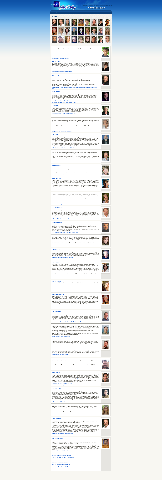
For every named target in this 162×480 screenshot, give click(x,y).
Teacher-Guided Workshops (78, 12)
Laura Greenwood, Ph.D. (58, 193)
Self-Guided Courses (91, 12)
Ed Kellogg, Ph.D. (56, 249)
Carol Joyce (55, 235)
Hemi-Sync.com (78, 378)
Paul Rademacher (56, 311)
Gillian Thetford (56, 404)
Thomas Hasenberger (57, 222)
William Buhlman (56, 91)
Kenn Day (54, 118)
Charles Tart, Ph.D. (56, 388)
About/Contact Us (103, 12)
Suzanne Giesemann (56, 165)
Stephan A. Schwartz (57, 339)
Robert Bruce (55, 75)
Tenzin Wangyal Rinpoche (58, 438)
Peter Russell (55, 324)
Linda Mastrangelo (57, 281)
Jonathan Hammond (57, 207)
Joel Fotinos (55, 134)
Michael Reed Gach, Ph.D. (58, 150)
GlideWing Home (56, 12)
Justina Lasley (55, 262)
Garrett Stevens (56, 372)
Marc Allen (54, 47)
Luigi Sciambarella (56, 359)
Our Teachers (66, 12)
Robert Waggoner (56, 418)
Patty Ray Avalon (56, 61)
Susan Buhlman (55, 105)
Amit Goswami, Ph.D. (56, 178)
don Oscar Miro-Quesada (58, 294)
